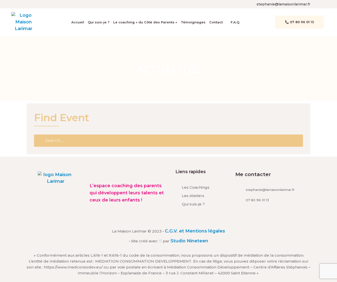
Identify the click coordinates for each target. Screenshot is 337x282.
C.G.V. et (175, 231)
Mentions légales (205, 231)
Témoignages (193, 22)
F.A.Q (235, 22)
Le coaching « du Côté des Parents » (145, 22)
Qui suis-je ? (99, 22)
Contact (216, 22)
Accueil (77, 22)
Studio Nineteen (189, 241)
